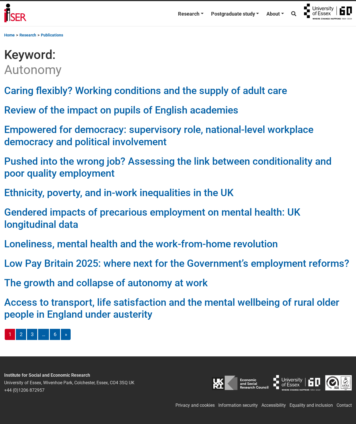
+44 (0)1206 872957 (24, 390)
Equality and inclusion (311, 405)
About (273, 14)
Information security (238, 405)
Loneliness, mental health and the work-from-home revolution (141, 244)
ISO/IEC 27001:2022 (338, 382)
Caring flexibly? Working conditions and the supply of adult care (145, 91)
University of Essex (328, 14)
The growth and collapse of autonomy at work (106, 283)
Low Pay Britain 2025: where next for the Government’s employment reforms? (176, 263)
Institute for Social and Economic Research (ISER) (15, 14)
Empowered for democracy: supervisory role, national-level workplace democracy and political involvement (158, 135)
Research (188, 14)
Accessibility (273, 405)
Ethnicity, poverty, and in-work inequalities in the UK (119, 193)
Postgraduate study (233, 14)
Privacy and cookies (195, 405)
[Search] (293, 14)
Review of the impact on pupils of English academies (121, 110)
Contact (344, 405)
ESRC (240, 382)
